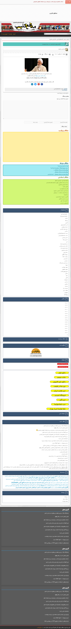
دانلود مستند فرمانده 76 (33, 479)
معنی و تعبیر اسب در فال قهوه (61, 427)
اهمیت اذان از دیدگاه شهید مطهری (26, 476)
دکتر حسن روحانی (64, 246)
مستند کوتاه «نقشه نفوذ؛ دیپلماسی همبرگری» (20, 484)
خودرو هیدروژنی (64, 452)
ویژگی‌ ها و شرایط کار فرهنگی (61, 172)
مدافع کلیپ (22, 483)
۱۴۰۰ (66, 311)
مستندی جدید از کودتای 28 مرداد (61, 485)
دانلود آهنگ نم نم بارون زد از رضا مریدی (58, 456)
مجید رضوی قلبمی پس (62, 460)
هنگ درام (65, 499)
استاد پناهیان (65, 227)
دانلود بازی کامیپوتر (59, 382)
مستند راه (65, 288)
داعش (40, 479)
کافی (67, 277)
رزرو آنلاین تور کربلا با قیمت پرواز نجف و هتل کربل (57, 529)
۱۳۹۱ (66, 328)
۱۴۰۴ (66, 303)
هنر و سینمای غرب (64, 188)
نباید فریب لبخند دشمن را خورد (61, 190)
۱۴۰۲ (66, 307)
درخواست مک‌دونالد (24, 479)
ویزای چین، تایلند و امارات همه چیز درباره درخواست (57, 536)
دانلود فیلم (62, 373)
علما (67, 275)
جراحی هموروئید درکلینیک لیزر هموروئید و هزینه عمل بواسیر (53, 434)
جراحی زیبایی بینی (43, 477)
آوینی (66, 222)
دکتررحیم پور (64, 250)
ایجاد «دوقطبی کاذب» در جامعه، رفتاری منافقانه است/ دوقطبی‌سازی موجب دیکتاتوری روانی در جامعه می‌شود (43, 465)
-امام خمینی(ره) (64, 216)
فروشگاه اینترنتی (60, 395)
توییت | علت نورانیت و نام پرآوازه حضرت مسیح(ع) (56, 462)
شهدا (66, 265)
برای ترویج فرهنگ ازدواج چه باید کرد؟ (59, 168)
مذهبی (66, 284)
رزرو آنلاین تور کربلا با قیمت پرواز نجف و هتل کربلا (56, 436)
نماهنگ (42, 485)
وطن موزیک (65, 501)
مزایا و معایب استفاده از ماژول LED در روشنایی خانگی (55, 445)
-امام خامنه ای (64, 214)
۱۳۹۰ (66, 330)
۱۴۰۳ (66, 305)
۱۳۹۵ (66, 320)
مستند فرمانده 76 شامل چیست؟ (36, 484)
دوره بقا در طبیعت (60, 386)
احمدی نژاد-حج (64, 201)
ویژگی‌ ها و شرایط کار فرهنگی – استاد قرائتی (58, 174)
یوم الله (66, 294)
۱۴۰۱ (66, 309)
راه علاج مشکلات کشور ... (63, 480)
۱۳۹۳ (66, 324)
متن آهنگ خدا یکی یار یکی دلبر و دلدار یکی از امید (57, 523)
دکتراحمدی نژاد (64, 248)
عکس (66, 273)
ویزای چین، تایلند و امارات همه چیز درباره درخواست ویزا (55, 440)
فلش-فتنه (65, 186)
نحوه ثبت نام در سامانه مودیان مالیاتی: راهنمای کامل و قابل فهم (53, 447)
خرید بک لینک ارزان (62, 364)
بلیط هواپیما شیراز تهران (58, 409)
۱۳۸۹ (66, 332)
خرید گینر (63, 400)
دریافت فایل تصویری (41, 75)
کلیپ (66, 487)
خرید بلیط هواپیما (60, 404)
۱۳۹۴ (66, 322)
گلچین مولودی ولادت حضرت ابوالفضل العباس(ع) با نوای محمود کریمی (33, 487)
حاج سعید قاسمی (64, 229)
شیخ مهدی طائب (64, 271)
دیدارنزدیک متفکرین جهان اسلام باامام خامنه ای (57, 182)
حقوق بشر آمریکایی (33, 477)
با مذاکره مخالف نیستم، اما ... (62, 477)
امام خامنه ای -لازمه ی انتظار (61, 180)
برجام (55, 477)
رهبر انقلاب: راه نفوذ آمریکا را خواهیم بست (33, 480)
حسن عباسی (65, 237)
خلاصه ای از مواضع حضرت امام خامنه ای (60, 479)
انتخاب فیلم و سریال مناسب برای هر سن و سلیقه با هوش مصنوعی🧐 (52, 430)
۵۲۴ (66, 218)
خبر (67, 242)
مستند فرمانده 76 (46, 484)
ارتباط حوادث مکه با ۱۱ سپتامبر (61, 192)
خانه (68, 39)
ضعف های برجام (17, 480)
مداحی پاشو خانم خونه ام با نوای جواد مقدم (37, 482)
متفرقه (66, 280)
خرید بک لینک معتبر (62, 366)
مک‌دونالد (52, 485)
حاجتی (66, 231)
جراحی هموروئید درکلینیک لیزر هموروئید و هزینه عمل (56, 526)
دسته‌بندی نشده (64, 244)
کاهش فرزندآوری (8, 485)
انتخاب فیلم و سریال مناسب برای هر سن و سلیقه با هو (56, 519)
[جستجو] (67, 44)
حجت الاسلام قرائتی (61, 39)
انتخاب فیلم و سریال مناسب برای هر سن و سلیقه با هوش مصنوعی (48, 1)
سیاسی (66, 261)
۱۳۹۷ (66, 317)
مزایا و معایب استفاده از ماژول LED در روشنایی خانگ (56, 543)
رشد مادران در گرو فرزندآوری (50, 480)
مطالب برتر (65, 290)
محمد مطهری (50, 482)
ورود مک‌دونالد (26, 485)
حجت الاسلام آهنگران (63, 233)
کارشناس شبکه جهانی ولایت (17, 485)
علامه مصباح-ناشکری (63, 184)
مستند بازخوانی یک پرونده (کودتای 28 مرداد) (59, 484)
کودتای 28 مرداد (54, 487)
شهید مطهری (65, 269)
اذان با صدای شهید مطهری (63, 476)
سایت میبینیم (61, 377)
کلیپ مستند (61, 487)
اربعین (56, 476)
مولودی (66, 292)
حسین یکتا (65, 239)
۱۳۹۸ (66, 315)
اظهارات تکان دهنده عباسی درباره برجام (41, 476)
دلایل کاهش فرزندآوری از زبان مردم (13, 479)
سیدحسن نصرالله (64, 263)
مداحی (66, 282)
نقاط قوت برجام (48, 485)
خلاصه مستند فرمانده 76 (47, 479)
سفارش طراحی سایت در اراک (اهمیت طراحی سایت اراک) (55, 449)
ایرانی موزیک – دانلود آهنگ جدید (60, 443)
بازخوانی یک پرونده (16, 476)
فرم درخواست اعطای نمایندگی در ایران (60, 482)
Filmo (66, 497)
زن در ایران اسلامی (63, 198)
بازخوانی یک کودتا (8, 476)
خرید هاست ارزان (60, 391)
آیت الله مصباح (64, 225)
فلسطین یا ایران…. (63, 203)
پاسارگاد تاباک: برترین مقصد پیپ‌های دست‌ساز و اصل (56, 425)
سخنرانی (66, 258)
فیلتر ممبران (65, 454)
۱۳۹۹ (66, 313)
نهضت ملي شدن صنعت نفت (35, 485)
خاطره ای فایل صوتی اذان (23, 477)
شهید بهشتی (65, 267)
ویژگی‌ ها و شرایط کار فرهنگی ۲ (61, 170)
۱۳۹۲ (66, 326)
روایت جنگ (65, 256)
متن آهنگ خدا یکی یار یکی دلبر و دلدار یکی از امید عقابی (55, 432)
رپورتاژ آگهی (65, 254)
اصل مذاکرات (51, 476)
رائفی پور (65, 252)
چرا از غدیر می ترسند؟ (63, 166)
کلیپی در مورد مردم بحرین (62, 196)
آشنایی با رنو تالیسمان (63, 458)
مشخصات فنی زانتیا (63, 438)
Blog (66, 220)
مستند (66, 286)
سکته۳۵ (66, 194)
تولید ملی (51, 477)
